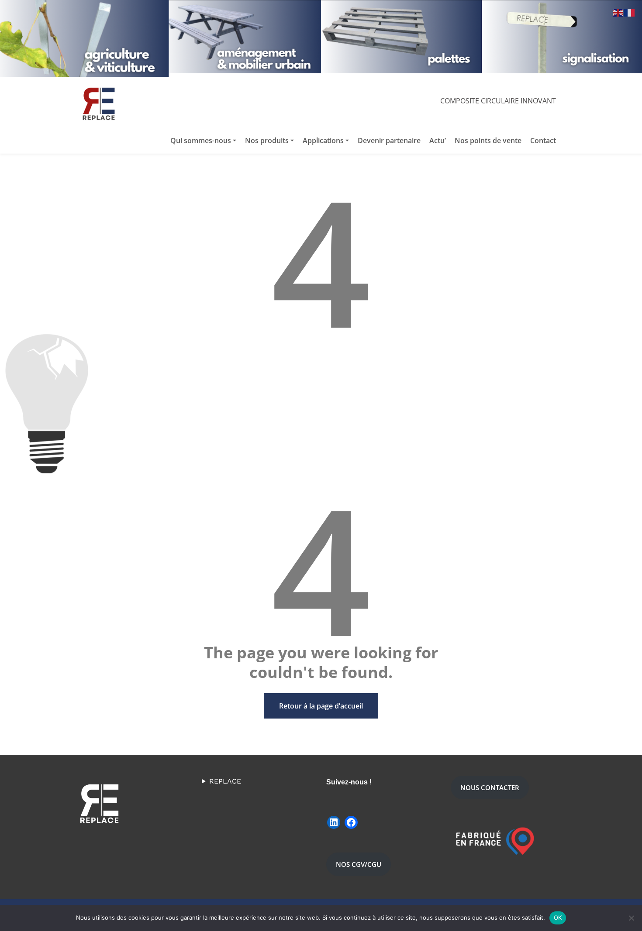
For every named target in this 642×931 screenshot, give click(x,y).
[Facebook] (351, 822)
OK (558, 917)
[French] (629, 12)
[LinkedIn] (333, 822)
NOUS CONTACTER (489, 787)
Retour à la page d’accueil (321, 706)
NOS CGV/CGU (358, 864)
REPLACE (225, 781)
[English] (618, 12)
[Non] (631, 918)
